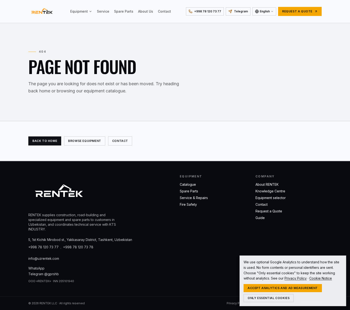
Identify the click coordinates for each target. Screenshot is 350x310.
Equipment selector (270, 198)
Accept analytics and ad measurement (283, 288)
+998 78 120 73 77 (43, 247)
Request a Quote (268, 211)
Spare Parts (123, 11)
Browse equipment (84, 141)
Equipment (79, 11)
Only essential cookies (269, 298)
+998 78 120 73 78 (78, 247)
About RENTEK (267, 184)
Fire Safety (188, 204)
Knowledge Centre (270, 191)
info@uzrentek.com (43, 258)
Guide (260, 218)
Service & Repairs (194, 198)
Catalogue (188, 184)
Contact (164, 11)
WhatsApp (36, 268)
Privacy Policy (236, 303)
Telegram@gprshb (43, 274)
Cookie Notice (320, 278)
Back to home (44, 141)
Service (103, 11)
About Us (145, 11)
